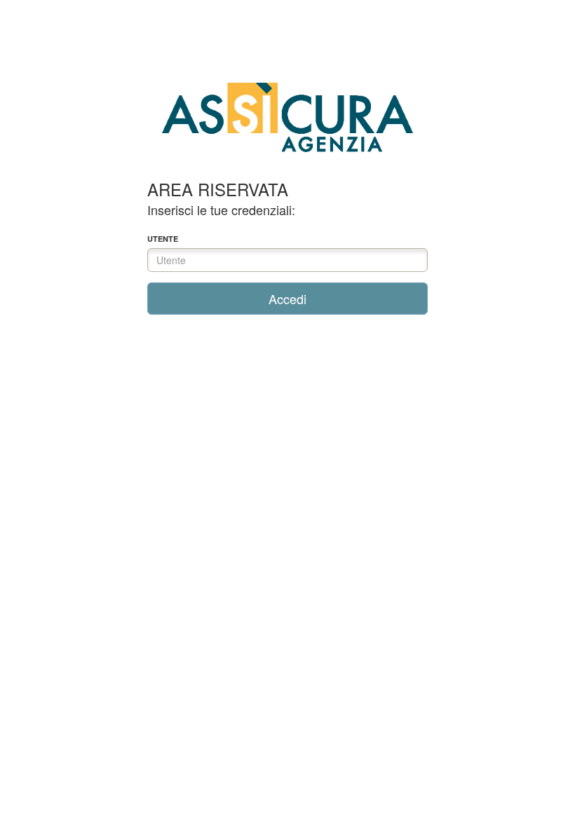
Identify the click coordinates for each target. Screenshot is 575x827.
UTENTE (162, 238)
